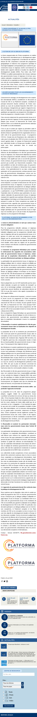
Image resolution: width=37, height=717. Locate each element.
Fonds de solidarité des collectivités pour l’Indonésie (24, 600)
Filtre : (4, 680)
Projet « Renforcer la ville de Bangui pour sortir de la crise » (12, 600)
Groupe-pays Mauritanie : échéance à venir (18, 644)
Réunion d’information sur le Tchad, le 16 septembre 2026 (18, 625)
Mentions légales (7, 715)
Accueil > (4, 25)
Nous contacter (27, 5)
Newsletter (27, 10)
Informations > (10, 25)
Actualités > (17, 25)
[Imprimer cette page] (7, 581)
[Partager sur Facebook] (2, 581)
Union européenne (8, 590)
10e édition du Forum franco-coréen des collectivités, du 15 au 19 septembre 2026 (19, 617)
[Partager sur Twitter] (4, 581)
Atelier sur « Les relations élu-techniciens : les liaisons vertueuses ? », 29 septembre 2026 (19, 633)
